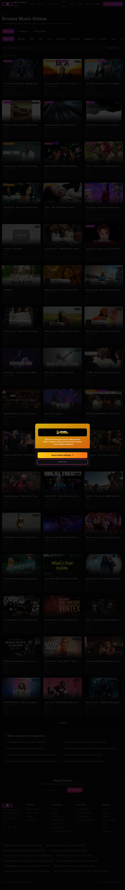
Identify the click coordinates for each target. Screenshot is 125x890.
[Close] (87, 426)
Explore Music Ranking (61, 455)
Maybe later (62, 462)
